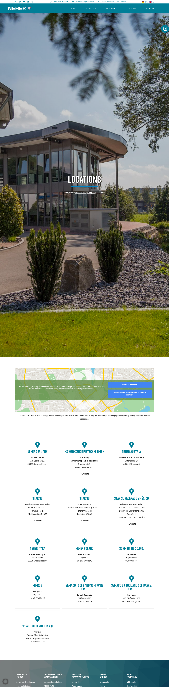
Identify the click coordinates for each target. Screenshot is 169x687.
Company (151, 8)
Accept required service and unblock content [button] (129, 393)
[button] (5, 681)
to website (84, 474)
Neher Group (80, 192)
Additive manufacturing (80, 675)
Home (73, 8)
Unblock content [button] (129, 385)
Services (89, 8)
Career (132, 8)
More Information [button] (61, 393)
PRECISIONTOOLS (21, 675)
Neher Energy (113, 8)
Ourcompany (132, 675)
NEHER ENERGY (103, 675)
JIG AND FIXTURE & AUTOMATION (53, 675)
